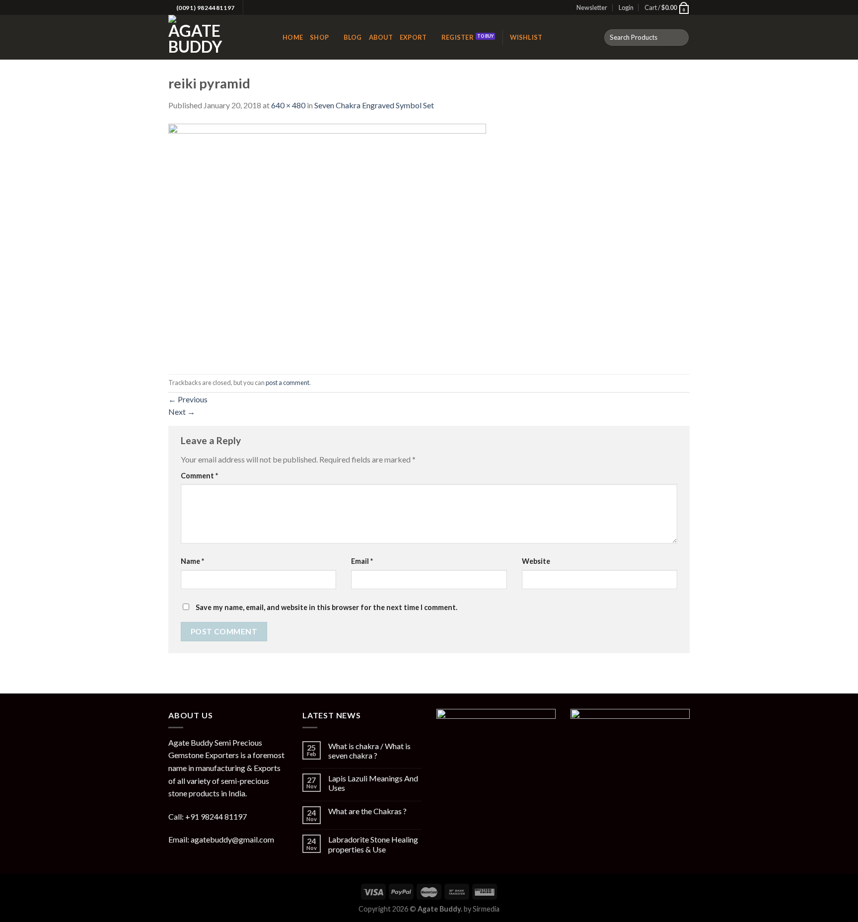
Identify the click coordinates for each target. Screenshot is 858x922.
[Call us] (271, 7)
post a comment (287, 382)
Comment (199, 475)
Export (413, 37)
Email (362, 561)
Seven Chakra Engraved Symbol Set (374, 105)
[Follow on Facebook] (252, 7)
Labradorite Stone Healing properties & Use (373, 844)
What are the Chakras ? (367, 811)
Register (457, 37)
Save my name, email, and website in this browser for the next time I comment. (326, 607)
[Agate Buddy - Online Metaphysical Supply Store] (218, 37)
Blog (353, 37)
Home (293, 37)
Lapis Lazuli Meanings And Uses (373, 782)
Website (536, 561)
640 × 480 (288, 105)
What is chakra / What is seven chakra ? (369, 750)
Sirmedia (486, 909)
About (381, 37)
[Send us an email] (261, 7)
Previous (188, 399)
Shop (319, 37)
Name (192, 561)
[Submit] (679, 37)
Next (181, 411)
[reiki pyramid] (327, 241)
